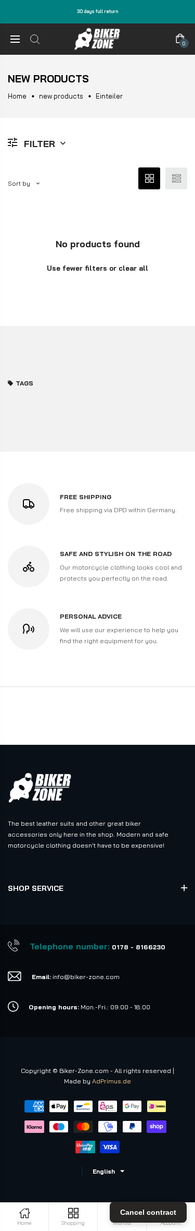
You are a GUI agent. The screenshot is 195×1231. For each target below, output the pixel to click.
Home (17, 96)
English (104, 1171)
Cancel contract (148, 1212)
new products (61, 96)
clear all (133, 268)
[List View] (176, 178)
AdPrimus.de (111, 1081)
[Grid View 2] (149, 178)
